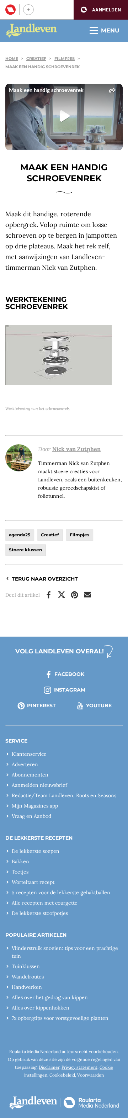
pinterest (41, 705)
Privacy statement (79, 1067)
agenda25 (19, 534)
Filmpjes (64, 58)
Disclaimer (49, 1067)
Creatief (36, 58)
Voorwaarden (90, 1075)
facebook (69, 674)
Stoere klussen (25, 549)
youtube (99, 705)
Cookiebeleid (62, 1075)
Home (11, 58)
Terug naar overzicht (45, 579)
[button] (101, 10)
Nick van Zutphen (76, 448)
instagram (69, 690)
